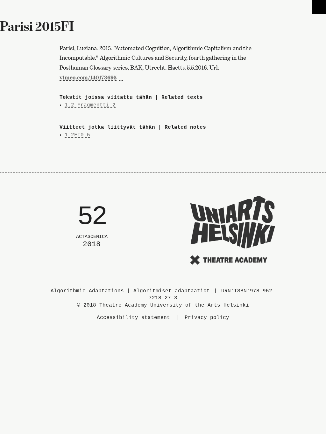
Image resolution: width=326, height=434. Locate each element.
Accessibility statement (133, 318)
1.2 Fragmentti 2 (90, 105)
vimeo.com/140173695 (88, 77)
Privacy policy (207, 318)
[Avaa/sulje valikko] (319, 7)
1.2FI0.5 (77, 135)
